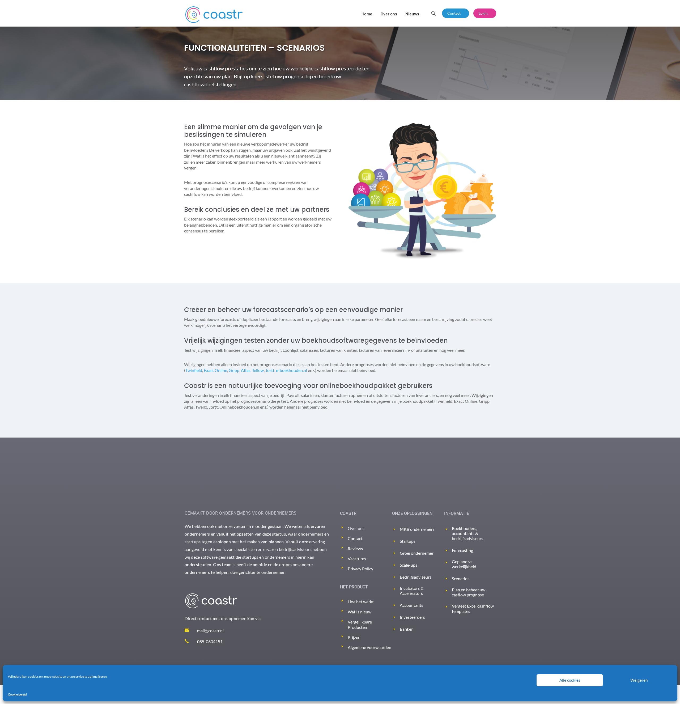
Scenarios (460, 578)
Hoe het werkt (361, 601)
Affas (245, 370)
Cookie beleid (17, 694)
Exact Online (215, 370)
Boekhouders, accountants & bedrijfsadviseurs (467, 533)
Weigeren (639, 680)
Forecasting (462, 550)
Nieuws (412, 13)
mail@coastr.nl (210, 630)
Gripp (234, 370)
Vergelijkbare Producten (360, 624)
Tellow (258, 370)
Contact (454, 13)
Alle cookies (569, 680)
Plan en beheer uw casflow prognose (468, 592)
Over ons (389, 13)
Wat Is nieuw (359, 611)
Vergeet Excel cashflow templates (473, 608)
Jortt (269, 370)
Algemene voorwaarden (369, 647)
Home (367, 13)
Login (483, 13)
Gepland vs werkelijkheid (464, 564)
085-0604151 (210, 641)
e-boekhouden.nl (291, 370)
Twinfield (193, 370)
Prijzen (354, 637)
